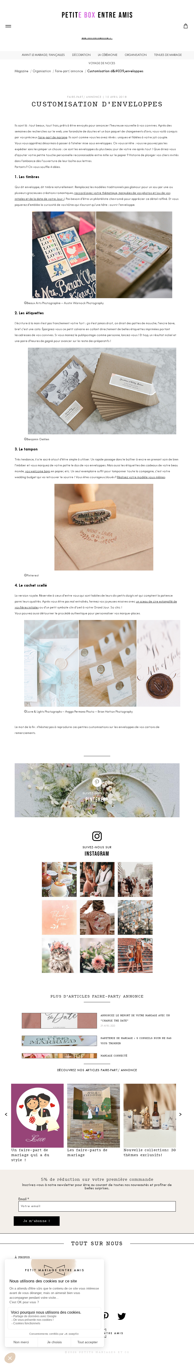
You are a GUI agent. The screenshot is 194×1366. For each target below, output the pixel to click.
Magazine (22, 71)
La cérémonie (107, 55)
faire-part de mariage (52, 137)
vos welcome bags (37, 471)
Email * (23, 1199)
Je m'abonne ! (36, 1221)
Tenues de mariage (168, 55)
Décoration (81, 55)
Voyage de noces (101, 63)
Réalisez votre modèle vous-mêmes (141, 477)
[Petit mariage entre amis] (97, 15)
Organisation (136, 55)
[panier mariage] (185, 26)
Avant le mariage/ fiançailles (43, 55)
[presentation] (6, 1114)
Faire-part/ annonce (69, 71)
